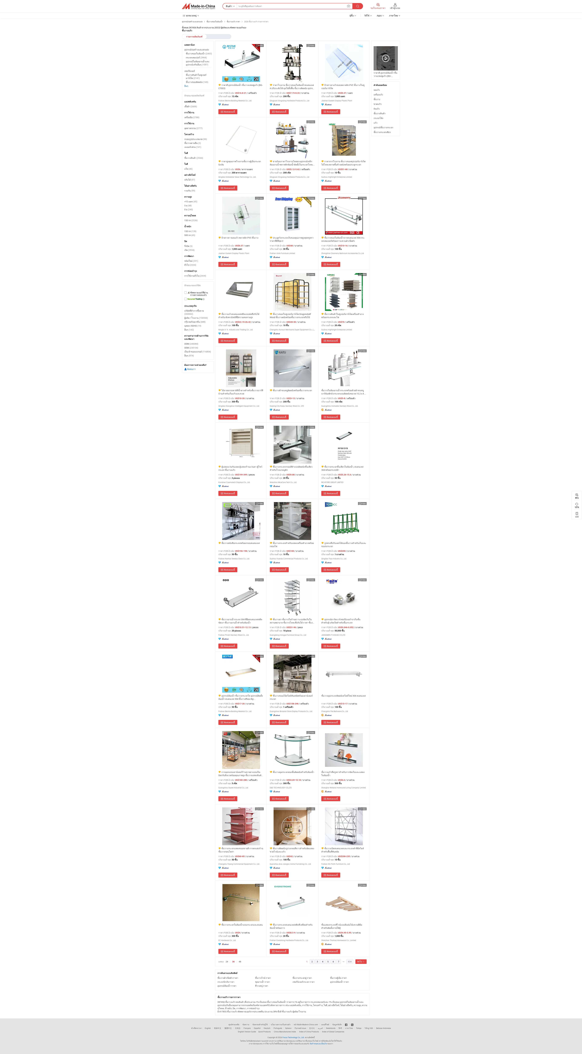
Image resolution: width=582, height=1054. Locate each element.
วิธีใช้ (366, 15)
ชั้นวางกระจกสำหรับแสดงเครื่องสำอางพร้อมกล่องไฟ (292, 545)
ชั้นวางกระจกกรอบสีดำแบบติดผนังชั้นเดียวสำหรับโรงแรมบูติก (291, 468)
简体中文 (217, 1028)
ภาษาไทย (349, 1028)
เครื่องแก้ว (378, 94)
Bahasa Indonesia (383, 1028)
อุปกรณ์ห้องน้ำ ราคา (339, 981)
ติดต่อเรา (191, 369)
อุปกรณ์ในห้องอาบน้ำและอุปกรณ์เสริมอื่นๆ (197, 63)
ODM (191, 343)
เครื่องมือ (191, 117)
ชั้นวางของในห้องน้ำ (199, 53)
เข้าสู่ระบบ (395, 8)
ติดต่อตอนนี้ (229, 111)
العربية (320, 1028)
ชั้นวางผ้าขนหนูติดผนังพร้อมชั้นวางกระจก (292, 390)
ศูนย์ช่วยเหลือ (234, 1024)
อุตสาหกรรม (193, 128)
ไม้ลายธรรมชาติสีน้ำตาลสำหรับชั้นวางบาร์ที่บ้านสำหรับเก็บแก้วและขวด (240, 392)
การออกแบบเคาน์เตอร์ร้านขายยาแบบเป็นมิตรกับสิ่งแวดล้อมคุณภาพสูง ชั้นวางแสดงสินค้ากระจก (240, 774)
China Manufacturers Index (285, 1031)
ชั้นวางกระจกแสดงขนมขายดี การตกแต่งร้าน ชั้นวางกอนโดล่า (240, 850)
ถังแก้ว (377, 108)
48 (240, 961)
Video (260, 45)
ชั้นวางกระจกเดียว (382, 132)
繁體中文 (228, 1028)
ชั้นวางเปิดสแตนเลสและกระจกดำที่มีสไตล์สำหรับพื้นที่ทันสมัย (342, 850)
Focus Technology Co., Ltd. (293, 1037)
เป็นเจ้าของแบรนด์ (197, 351)
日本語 (237, 1028)
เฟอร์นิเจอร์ (189, 71)
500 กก (189, 235)
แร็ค (188, 168)
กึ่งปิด (188, 246)
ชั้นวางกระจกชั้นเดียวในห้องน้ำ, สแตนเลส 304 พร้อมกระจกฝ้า (342, 468)
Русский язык (300, 1028)
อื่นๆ (186, 86)
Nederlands (330, 1028)
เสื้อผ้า (190, 106)
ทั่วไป (190, 264)
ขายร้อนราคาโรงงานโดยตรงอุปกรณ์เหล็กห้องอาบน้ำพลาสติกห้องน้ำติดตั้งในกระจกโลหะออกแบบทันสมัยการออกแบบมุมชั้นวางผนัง (291, 163)
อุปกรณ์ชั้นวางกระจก (383, 127)
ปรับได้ (189, 179)
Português (278, 1028)
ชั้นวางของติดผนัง (197, 82)
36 (233, 961)
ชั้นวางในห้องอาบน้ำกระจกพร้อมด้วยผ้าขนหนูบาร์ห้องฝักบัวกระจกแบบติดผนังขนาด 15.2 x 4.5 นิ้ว (343, 392)
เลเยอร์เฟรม (192, 147)
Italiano (288, 1028)
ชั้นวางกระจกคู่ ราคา (302, 977)
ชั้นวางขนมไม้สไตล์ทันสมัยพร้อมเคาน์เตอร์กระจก (291, 697)
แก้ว (375, 122)
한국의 (312, 1028)
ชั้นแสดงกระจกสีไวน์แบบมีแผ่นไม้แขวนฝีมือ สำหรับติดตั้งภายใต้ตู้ (341, 926)
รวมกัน (189, 190)
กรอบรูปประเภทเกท (195, 139)
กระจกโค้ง (378, 118)
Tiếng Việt (369, 1028)
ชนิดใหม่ (191, 260)
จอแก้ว (377, 89)
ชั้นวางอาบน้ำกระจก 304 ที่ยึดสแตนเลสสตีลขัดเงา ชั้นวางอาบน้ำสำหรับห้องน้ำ (240, 621)
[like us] (346, 1024)
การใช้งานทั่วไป (195, 275)
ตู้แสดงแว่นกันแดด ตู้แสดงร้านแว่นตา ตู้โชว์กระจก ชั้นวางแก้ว (240, 468)
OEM (191, 347)
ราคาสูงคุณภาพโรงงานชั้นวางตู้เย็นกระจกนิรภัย (239, 163)
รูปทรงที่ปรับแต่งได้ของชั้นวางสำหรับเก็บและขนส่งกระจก (343, 545)
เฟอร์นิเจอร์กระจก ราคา (304, 981)
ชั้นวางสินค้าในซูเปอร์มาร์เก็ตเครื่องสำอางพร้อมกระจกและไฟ (342, 316)
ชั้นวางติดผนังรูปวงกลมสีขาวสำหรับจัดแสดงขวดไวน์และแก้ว (292, 850)
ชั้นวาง (377, 99)
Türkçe (358, 1028)
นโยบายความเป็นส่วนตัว (281, 1024)
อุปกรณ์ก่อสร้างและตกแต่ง (196, 49)
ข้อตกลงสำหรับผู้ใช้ (260, 1024)
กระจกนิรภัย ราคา (225, 981)
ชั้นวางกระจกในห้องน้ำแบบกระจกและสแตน (242, 924)
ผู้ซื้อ (352, 15)
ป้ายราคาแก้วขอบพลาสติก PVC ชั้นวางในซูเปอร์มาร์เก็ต (343, 87)
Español (257, 1028)
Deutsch (267, 1028)
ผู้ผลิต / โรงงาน (196, 317)
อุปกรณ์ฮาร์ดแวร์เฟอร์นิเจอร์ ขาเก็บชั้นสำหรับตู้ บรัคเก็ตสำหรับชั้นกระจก (340, 621)
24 (227, 961)
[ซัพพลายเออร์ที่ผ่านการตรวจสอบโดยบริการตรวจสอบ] (197, 293)
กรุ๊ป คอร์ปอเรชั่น (195, 321)
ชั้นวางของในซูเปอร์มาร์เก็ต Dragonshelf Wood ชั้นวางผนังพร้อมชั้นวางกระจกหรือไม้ (290, 316)
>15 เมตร (190, 201)
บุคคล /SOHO (192, 325)
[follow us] (352, 1024)
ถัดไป (360, 961)
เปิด (189, 250)
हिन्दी (340, 1028)
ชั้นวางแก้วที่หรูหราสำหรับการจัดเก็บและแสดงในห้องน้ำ (343, 774)
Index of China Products (309, 1031)
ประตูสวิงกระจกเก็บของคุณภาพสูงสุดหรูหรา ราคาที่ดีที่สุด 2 (292, 239)
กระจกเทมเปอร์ (196, 57)
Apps (379, 15)
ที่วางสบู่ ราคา (261, 985)
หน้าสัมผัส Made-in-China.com (306, 1024)
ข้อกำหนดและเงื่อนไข (318, 1043)
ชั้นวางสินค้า (380, 113)
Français (247, 1028)
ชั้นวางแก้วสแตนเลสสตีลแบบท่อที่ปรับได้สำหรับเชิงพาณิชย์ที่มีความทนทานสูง (238, 316)
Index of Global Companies (333, 1031)
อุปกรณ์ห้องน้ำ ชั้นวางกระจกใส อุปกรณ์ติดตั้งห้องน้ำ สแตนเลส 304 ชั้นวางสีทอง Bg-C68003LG (240, 697)
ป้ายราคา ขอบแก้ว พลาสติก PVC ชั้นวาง (239, 237)
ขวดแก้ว (377, 104)
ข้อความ (245, 1024)
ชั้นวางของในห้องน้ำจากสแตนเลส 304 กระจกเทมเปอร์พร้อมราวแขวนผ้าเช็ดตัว (343, 239)
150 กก (191, 220)
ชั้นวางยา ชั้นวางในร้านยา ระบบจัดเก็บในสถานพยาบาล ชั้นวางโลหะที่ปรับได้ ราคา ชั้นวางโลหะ (292, 621)
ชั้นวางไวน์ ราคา (263, 977)
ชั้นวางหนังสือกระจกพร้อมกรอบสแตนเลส (240, 543)
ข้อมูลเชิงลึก (337, 1024)
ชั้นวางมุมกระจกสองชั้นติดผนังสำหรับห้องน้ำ (293, 772)
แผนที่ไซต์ (325, 1024)
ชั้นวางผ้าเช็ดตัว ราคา (227, 977)
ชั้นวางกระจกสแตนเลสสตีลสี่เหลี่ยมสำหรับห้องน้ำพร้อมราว (291, 926)
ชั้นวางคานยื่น (192, 143)
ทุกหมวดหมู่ (191, 15)
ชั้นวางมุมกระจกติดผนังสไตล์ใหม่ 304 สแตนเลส (343, 695)
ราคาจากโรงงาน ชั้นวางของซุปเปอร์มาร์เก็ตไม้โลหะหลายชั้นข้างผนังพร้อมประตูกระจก (343, 163)
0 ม (188, 209)
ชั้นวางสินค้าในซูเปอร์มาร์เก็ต (196, 76)
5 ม (188, 205)
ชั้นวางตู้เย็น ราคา (338, 977)
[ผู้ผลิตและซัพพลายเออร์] (198, 6)
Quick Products (264, 1031)
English (208, 1028)
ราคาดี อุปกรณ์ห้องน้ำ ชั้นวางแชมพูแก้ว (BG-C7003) (240, 87)
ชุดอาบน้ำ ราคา (262, 981)
